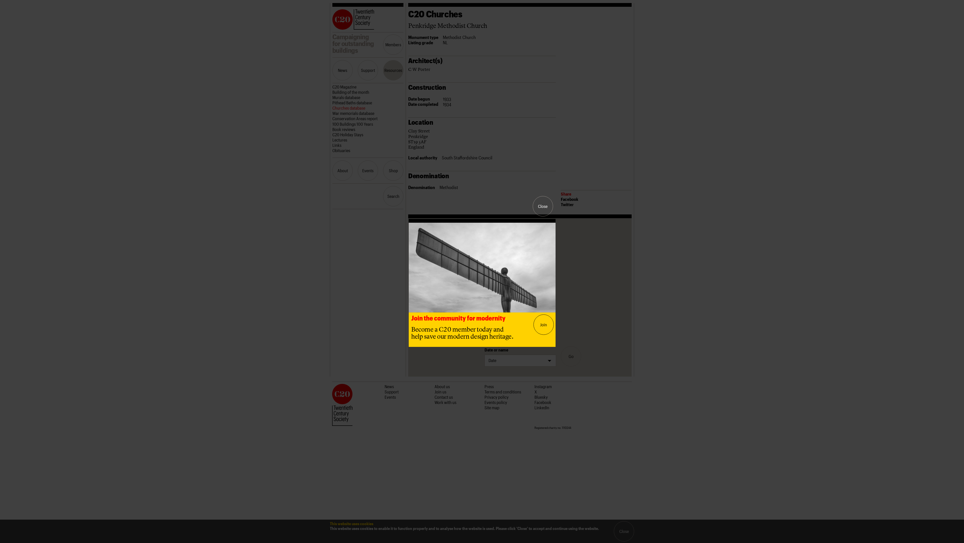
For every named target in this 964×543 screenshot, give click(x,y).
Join (543, 324)
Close (543, 206)
